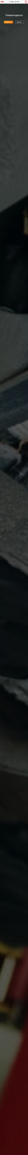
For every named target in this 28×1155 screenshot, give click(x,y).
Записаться (8, 22)
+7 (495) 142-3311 (14, 2)
